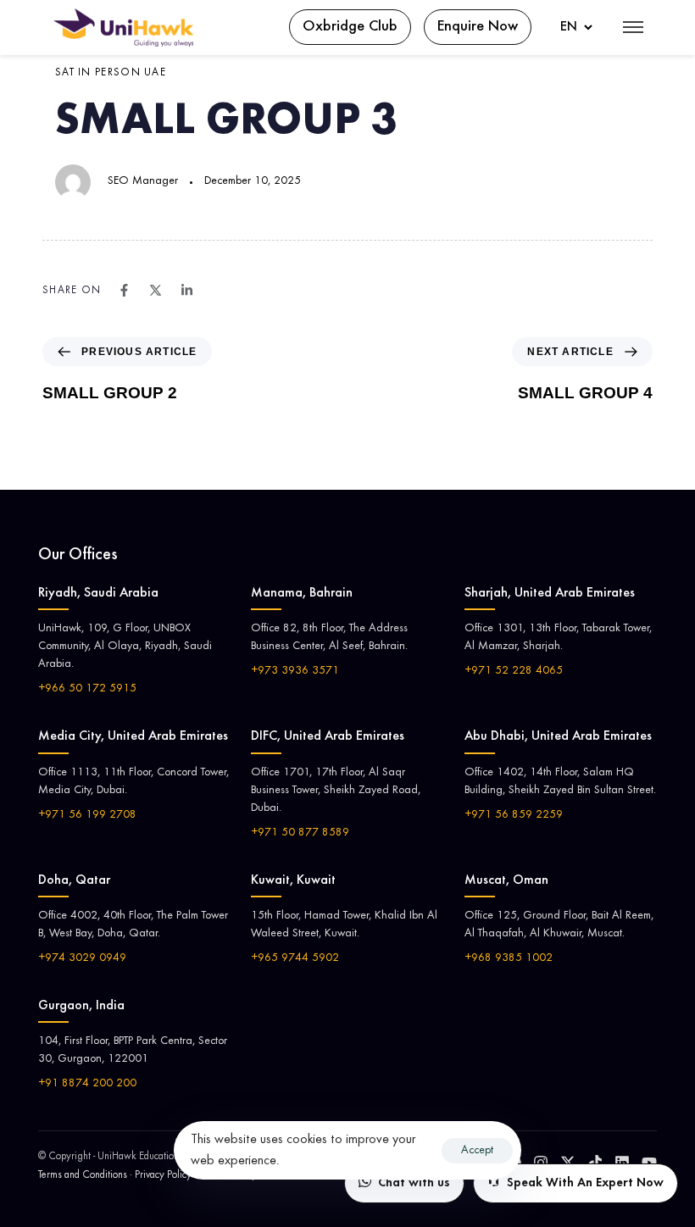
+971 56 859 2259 (513, 815)
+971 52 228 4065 (513, 671)
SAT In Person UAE (110, 73)
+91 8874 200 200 (87, 1084)
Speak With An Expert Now (585, 1183)
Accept (477, 1151)
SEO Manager (143, 181)
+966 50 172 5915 (87, 689)
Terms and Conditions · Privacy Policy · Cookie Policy (147, 1175)
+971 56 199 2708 (87, 815)
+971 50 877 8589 (300, 833)
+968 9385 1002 (508, 958)
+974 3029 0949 (82, 958)
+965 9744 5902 (295, 958)
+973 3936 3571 (295, 671)
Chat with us (414, 1183)
